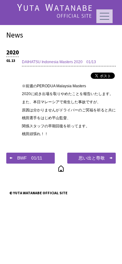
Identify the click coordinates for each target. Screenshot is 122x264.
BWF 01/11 (29, 157)
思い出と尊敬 (92, 157)
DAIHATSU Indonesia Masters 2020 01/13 (59, 62)
